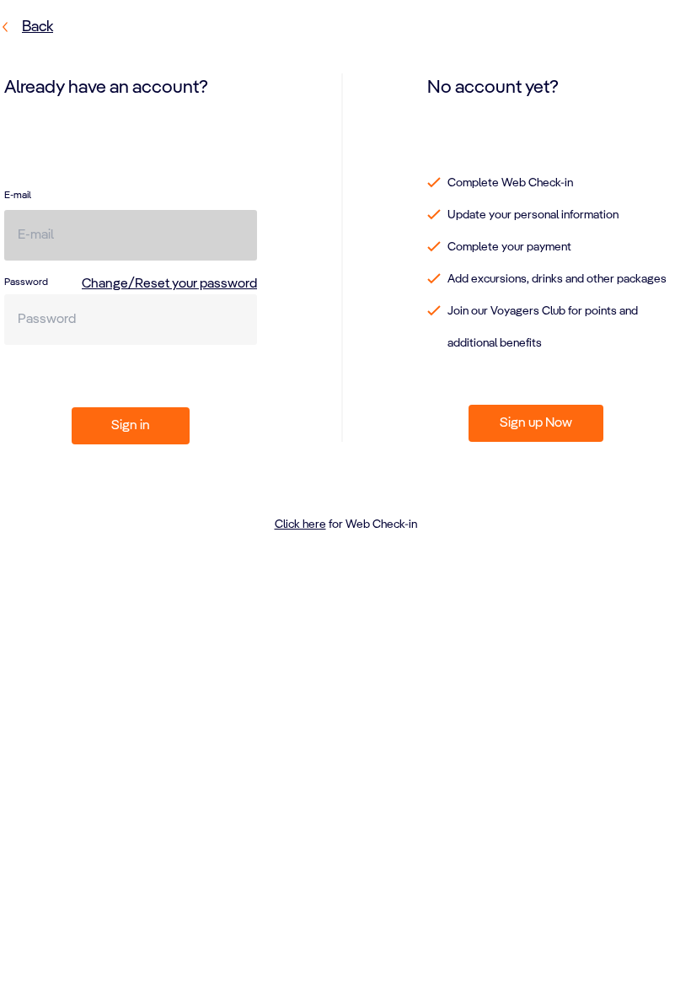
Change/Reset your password (169, 284)
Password (26, 282)
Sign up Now (536, 423)
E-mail (17, 196)
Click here (300, 524)
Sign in (130, 426)
